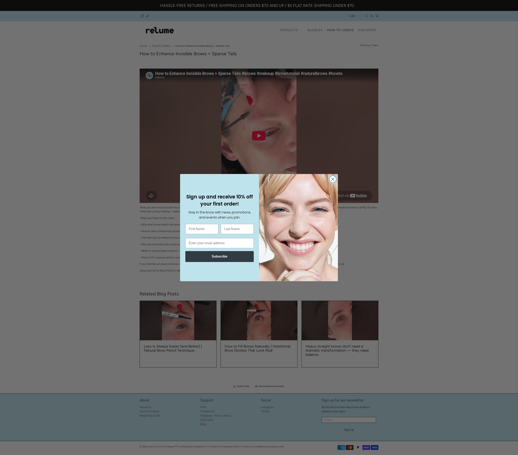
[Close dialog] (332, 179)
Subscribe (219, 256)
